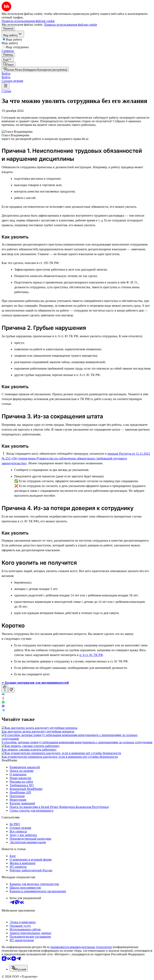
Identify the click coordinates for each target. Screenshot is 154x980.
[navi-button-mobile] (6, 86)
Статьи (6, 91)
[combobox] (19, 968)
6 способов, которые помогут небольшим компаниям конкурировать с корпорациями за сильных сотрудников (77, 742)
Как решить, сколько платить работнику (29, 749)
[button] (6, 73)
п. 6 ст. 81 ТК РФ (91, 655)
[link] (8, 64)
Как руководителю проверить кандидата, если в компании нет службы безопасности (60, 756)
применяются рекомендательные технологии (81, 947)
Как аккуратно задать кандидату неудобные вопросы (38, 731)
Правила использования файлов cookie (70, 24)
